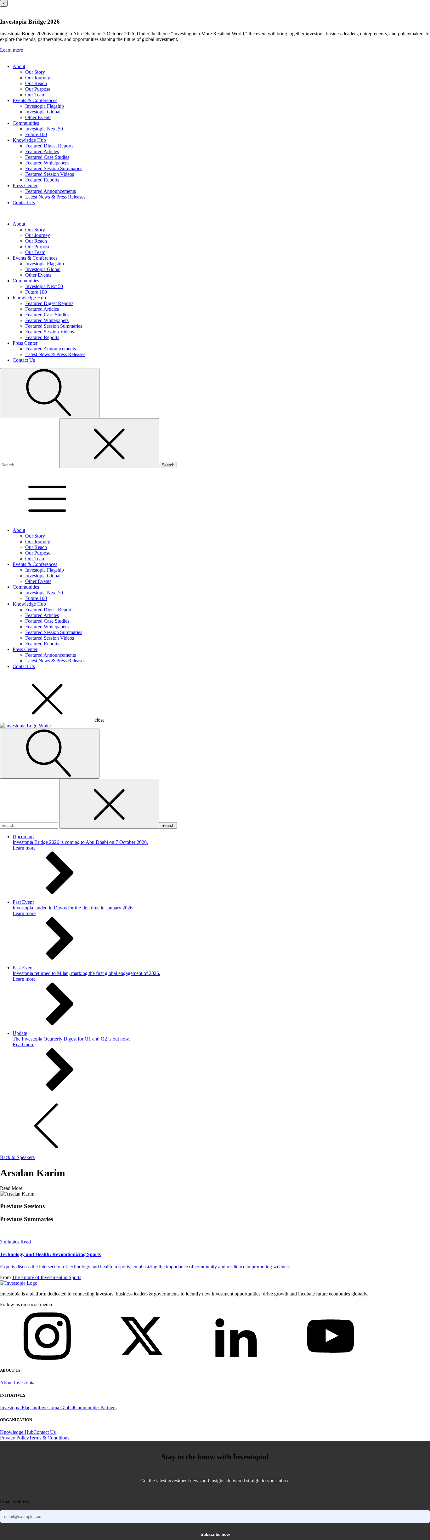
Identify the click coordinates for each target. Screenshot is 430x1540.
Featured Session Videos (49, 174)
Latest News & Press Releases (55, 196)
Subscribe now (215, 1534)
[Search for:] (29, 464)
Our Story (35, 72)
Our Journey (37, 77)
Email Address (14, 1501)
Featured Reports (42, 179)
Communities (26, 123)
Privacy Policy (14, 1437)
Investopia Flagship (44, 106)
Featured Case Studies (47, 157)
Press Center (25, 185)
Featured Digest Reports (49, 145)
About (19, 66)
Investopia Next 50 (44, 128)
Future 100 (36, 134)
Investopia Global (42, 111)
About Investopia (17, 1382)
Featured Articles (42, 151)
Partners (108, 1407)
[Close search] (109, 443)
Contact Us (24, 202)
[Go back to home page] (18, 1283)
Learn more (11, 50)
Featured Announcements (50, 191)
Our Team (35, 94)
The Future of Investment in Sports (46, 1277)
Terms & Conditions (49, 1437)
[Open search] (49, 393)
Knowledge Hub (29, 140)
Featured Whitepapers (47, 162)
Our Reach (36, 83)
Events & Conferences (35, 100)
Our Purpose (37, 89)
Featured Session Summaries (53, 168)
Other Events (38, 117)
